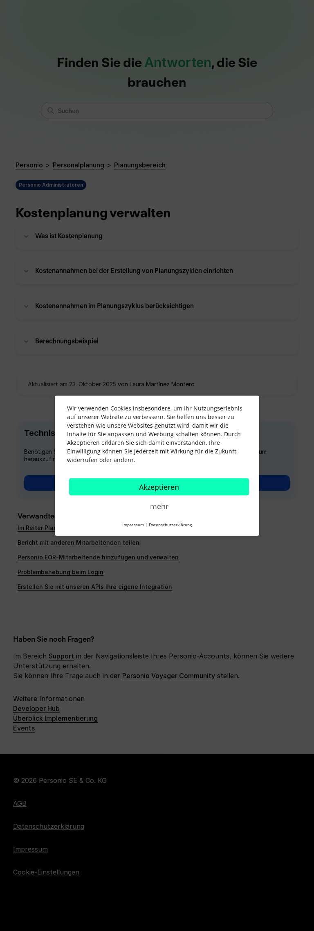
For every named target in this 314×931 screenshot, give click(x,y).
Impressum (133, 524)
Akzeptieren (159, 486)
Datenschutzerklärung (170, 524)
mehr (159, 506)
